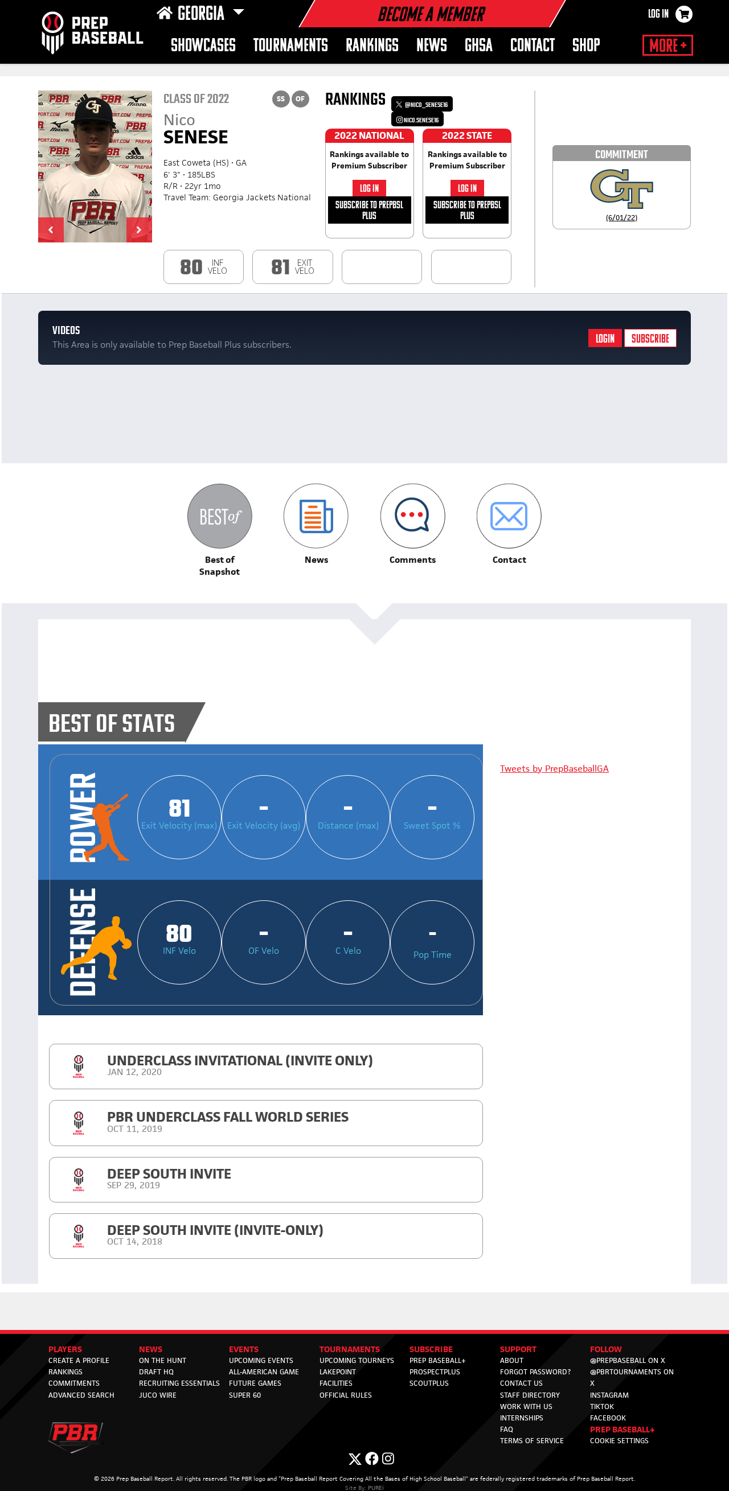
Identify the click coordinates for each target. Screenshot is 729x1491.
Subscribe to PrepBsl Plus (369, 210)
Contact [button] (532, 46)
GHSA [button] (479, 46)
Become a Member (430, 16)
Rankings (372, 46)
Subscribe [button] (431, 1349)
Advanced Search (81, 1395)
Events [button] (244, 1349)
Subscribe (650, 339)
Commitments (74, 1383)
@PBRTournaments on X (632, 1377)
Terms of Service (532, 1440)
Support (518, 1349)
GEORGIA (203, 15)
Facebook (608, 1418)
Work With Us (526, 1406)
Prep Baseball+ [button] (622, 1429)
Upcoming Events (261, 1360)
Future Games (255, 1383)
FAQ (506, 1429)
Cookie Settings (619, 1440)
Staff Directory (530, 1395)
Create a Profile (78, 1360)
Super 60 (245, 1395)
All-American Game (264, 1372)
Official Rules (346, 1395)
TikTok (602, 1406)
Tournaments (290, 46)
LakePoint (338, 1372)
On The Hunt (162, 1360)
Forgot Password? (535, 1372)
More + (667, 47)
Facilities (336, 1383)
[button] (51, 229)
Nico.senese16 (421, 120)
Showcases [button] (203, 46)
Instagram (609, 1395)
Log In (658, 14)
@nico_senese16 (426, 105)
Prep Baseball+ (437, 1360)
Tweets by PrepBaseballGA (554, 769)
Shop (586, 46)
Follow (606, 1349)
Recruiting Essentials (179, 1383)
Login (605, 339)
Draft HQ (156, 1372)
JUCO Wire (158, 1395)
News (431, 46)
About (511, 1360)
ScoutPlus (429, 1383)
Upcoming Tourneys (357, 1360)
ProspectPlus (434, 1372)
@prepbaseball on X (627, 1360)
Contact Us (521, 1383)
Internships (521, 1418)
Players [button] (65, 1349)
